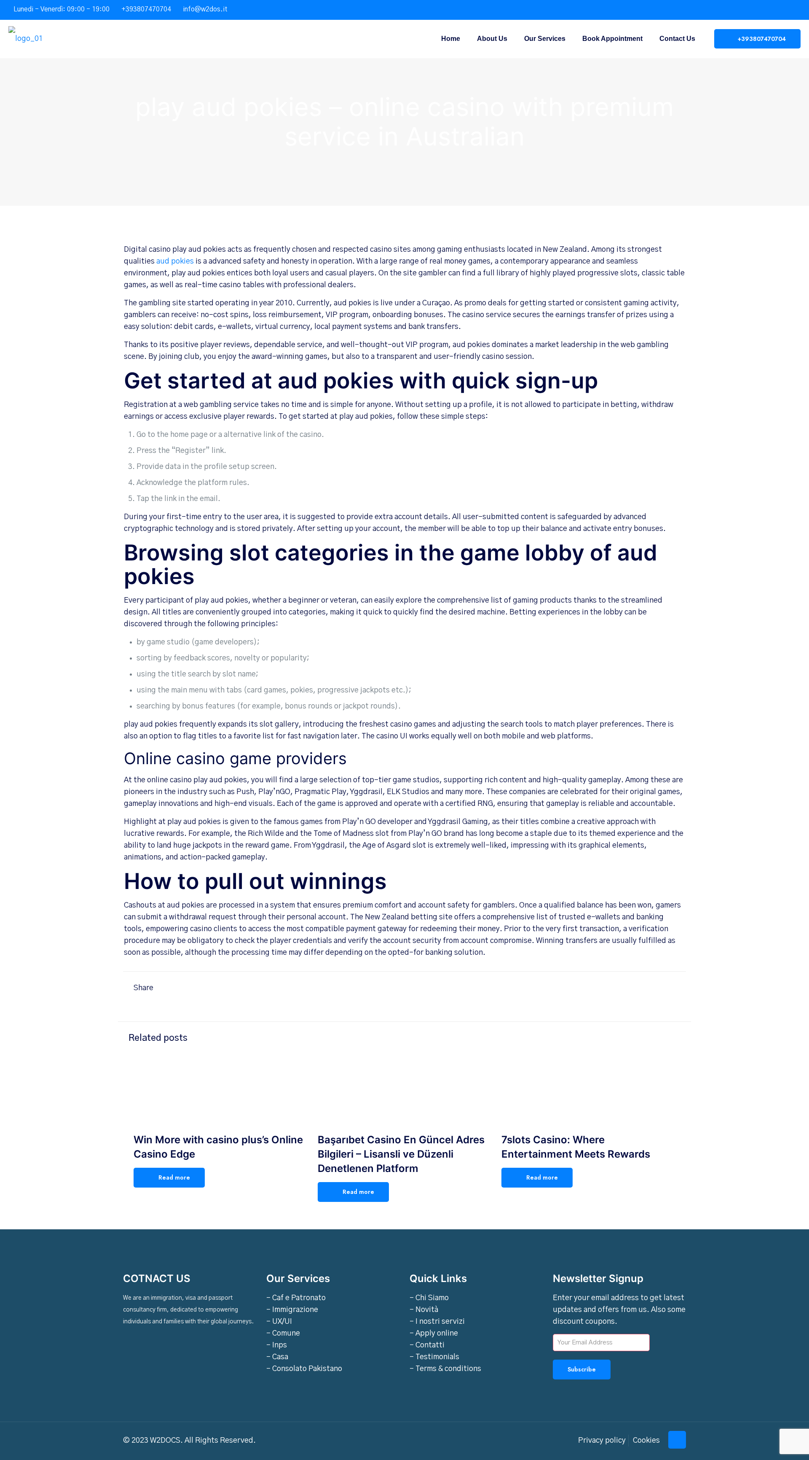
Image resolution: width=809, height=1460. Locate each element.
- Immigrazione (292, 1310)
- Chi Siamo (429, 1298)
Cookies (646, 1440)
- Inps (276, 1345)
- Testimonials (434, 1357)
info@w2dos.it (205, 9)
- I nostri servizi (437, 1321)
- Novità (424, 1310)
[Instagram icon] (791, 10)
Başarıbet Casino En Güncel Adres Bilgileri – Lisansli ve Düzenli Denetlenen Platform (401, 1154)
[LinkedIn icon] (780, 10)
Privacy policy (602, 1440)
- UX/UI (279, 1321)
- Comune (283, 1333)
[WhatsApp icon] (759, 10)
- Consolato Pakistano (304, 1369)
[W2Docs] (25, 39)
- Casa (277, 1357)
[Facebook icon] (769, 10)
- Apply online (434, 1333)
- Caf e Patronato (296, 1298)
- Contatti (427, 1345)
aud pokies (175, 261)
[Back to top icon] (677, 1440)
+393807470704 (146, 9)
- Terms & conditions (445, 1369)
